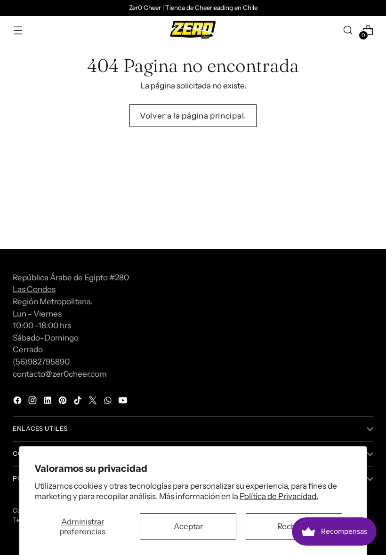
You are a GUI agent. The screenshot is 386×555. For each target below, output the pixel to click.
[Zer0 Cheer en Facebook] (18, 402)
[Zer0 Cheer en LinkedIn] (48, 402)
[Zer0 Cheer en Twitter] (93, 402)
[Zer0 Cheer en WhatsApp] (108, 402)
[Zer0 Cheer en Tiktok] (78, 402)
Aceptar (188, 526)
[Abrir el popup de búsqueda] (348, 30)
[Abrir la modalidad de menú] (17, 30)
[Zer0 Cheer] (193, 30)
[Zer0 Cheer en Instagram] (33, 402)
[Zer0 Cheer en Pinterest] (63, 402)
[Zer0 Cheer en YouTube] (123, 402)
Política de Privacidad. (279, 496)
